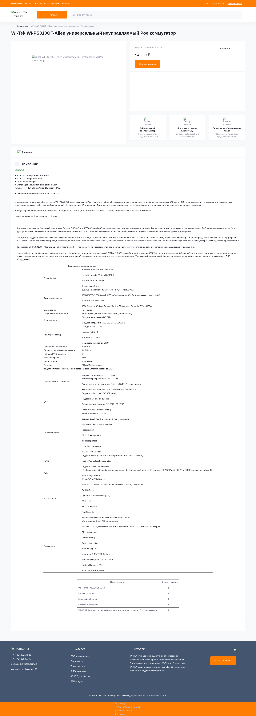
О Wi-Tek (28, 4)
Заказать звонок (235, 4)
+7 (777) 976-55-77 (21, 659)
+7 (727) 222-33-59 (21, 655)
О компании (16, 4)
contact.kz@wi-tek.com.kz (24, 664)
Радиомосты (77, 661)
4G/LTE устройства (80, 676)
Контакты (66, 4)
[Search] (239, 14)
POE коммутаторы (80, 656)
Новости (38, 4)
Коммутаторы (22, 26)
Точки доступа (78, 666)
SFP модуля (77, 681)
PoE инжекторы (78, 671)
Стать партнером (52, 4)
